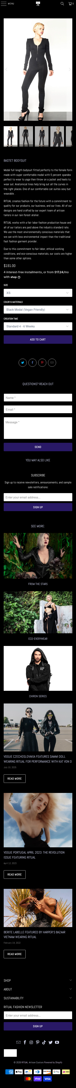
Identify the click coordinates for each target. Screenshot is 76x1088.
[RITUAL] (38, 3)
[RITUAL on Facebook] (25, 1042)
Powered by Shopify (53, 1062)
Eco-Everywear (38, 616)
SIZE (6, 285)
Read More (15, 778)
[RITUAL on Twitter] (50, 1042)
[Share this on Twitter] (23, 363)
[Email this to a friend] (52, 363)
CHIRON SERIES (38, 672)
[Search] (62, 3)
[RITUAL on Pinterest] (38, 1042)
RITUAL (25, 1062)
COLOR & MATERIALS (13, 302)
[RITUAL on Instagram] (31, 1042)
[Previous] (6, 69)
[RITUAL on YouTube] (57, 1042)
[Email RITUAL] (18, 1042)
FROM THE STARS (38, 560)
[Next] (69, 69)
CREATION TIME (11, 318)
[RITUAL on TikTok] (44, 1042)
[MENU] (2, 3)
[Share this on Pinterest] (42, 363)
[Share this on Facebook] (32, 363)
